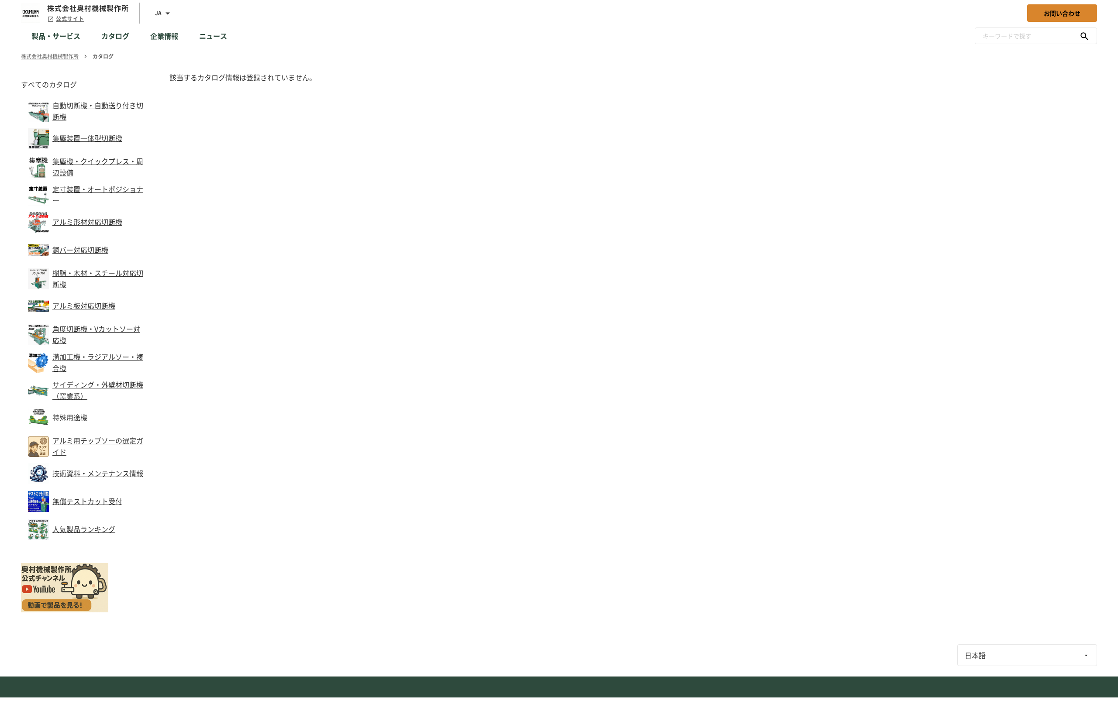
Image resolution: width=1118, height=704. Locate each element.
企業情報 (164, 36)
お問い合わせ (1062, 13)
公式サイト (70, 19)
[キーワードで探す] (1084, 35)
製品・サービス (55, 36)
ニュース (213, 36)
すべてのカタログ (49, 84)
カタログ (115, 36)
